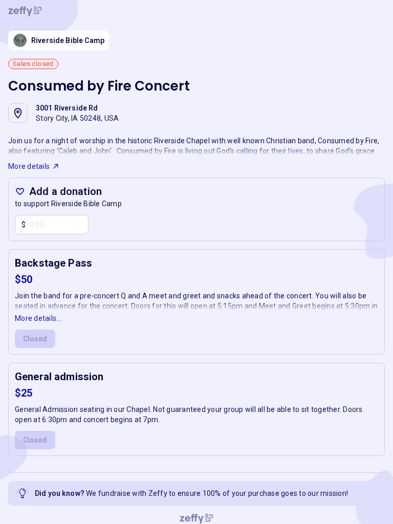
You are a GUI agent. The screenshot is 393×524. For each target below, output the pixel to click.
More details (29, 166)
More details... (38, 318)
